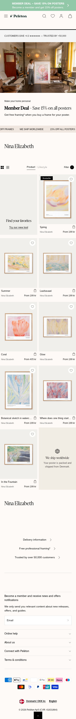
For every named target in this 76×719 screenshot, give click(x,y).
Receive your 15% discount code (38, 383)
